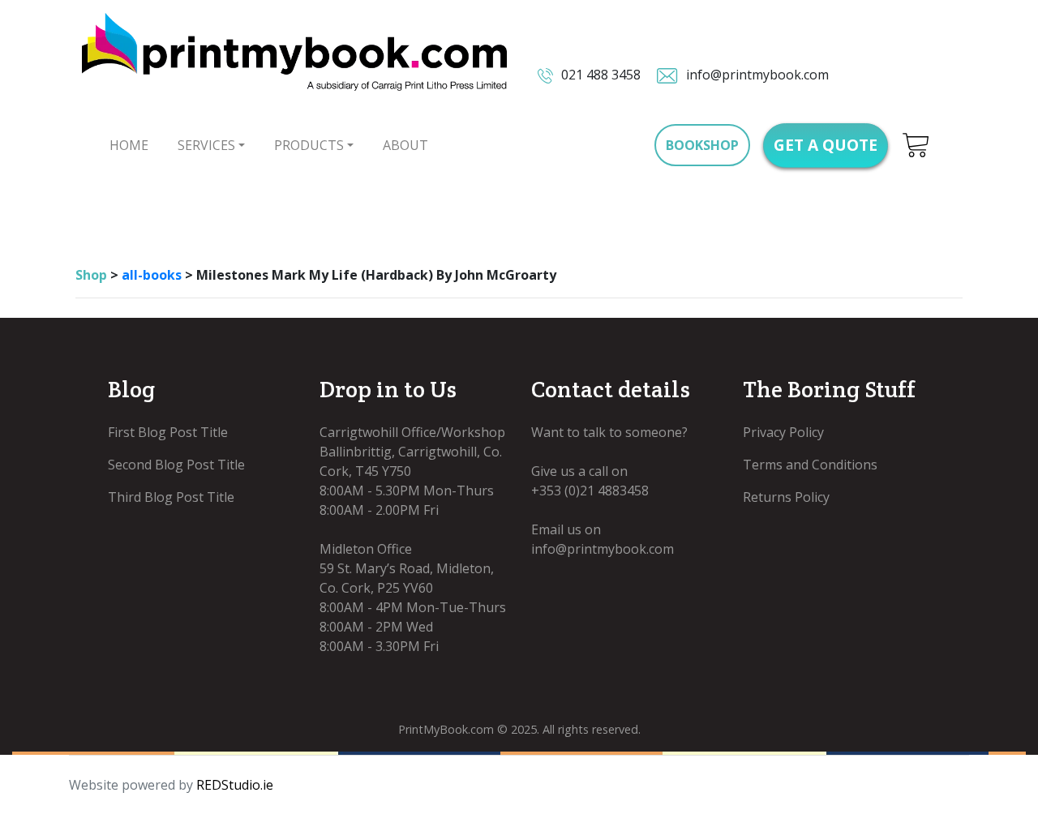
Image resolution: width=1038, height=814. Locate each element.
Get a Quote (825, 145)
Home (128, 145)
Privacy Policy (783, 432)
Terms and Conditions (810, 464)
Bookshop (702, 145)
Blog (131, 389)
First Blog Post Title (168, 432)
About (405, 145)
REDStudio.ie (234, 785)
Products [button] (309, 145)
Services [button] (206, 145)
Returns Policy (786, 497)
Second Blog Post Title (176, 464)
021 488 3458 (599, 75)
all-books (152, 275)
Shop (91, 275)
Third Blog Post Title (171, 497)
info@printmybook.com (756, 75)
